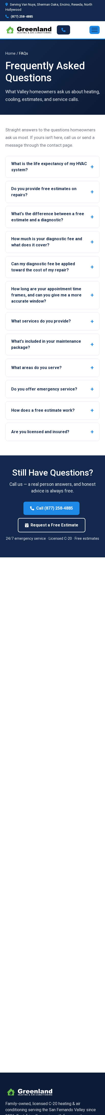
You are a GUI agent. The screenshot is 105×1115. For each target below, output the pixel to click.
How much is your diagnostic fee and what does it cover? (46, 241)
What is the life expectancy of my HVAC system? (49, 166)
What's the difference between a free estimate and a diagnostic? (47, 216)
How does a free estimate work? (43, 410)
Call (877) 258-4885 (54, 508)
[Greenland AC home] (28, 30)
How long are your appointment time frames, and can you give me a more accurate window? (46, 295)
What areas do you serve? (36, 367)
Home (10, 53)
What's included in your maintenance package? (46, 344)
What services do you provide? (41, 321)
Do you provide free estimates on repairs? (43, 191)
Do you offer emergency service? (44, 389)
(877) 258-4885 (21, 16)
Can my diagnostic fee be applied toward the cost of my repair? (43, 266)
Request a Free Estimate (54, 525)
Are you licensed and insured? (40, 431)
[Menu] (94, 30)
